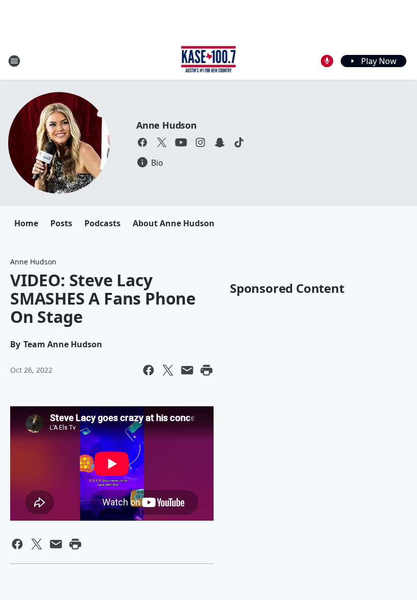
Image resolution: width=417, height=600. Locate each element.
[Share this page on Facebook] (148, 370)
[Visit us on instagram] (200, 142)
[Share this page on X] (168, 370)
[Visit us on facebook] (142, 142)
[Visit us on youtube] (181, 142)
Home (26, 223)
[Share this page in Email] (187, 370)
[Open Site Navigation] (14, 61)
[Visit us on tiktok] (239, 142)
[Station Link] (209, 60)
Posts (61, 223)
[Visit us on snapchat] (220, 142)
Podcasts (102, 223)
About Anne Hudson (174, 223)
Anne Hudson (166, 125)
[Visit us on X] (162, 142)
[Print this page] (206, 370)
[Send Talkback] (327, 61)
